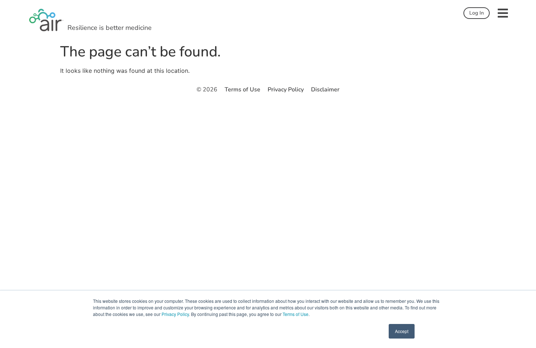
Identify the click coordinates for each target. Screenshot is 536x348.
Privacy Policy (175, 314)
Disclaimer (325, 90)
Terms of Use (295, 314)
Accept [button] (401, 331)
